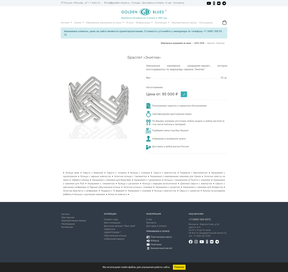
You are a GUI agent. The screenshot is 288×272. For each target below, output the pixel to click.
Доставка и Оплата (156, 226)
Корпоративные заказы (184, 22)
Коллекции (161, 22)
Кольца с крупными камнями (89, 194)
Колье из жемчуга (117, 194)
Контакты (178, 2)
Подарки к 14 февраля (113, 190)
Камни (78, 22)
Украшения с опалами (139, 190)
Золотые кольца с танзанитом (130, 176)
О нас (168, 2)
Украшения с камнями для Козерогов (203, 187)
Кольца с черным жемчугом (95, 176)
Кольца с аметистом (165, 190)
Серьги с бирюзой (93, 172)
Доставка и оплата (152, 2)
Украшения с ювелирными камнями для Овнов (175, 176)
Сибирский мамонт (114, 239)
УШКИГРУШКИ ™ (112, 232)
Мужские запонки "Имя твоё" (119, 226)
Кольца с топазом (140, 172)
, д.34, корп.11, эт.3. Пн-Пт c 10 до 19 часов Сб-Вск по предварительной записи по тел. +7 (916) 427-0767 (207, 230)
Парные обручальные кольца (104, 187)
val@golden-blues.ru (118, 2)
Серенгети (109, 229)
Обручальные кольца (115, 235)
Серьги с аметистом (164, 172)
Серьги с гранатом (189, 190)
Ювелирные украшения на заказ (104, 22)
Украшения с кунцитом (167, 187)
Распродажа (206, 22)
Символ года (111, 219)
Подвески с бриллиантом (193, 172)
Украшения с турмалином (147, 180)
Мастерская (68, 217)
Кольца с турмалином (176, 180)
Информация (143, 22)
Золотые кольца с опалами (137, 187)
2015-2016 (199, 43)
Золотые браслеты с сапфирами (80, 190)
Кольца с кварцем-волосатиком (159, 183)
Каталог (65, 22)
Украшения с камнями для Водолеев (111, 180)
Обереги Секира (80, 180)
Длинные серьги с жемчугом (196, 183)
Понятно (179, 267)
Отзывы (136, 2)
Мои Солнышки (112, 222)
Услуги (130, 22)
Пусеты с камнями (200, 180)
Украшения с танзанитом (100, 183)
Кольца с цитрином (128, 183)
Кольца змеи (72, 172)
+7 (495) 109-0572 (200, 219)
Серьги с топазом (117, 172)
